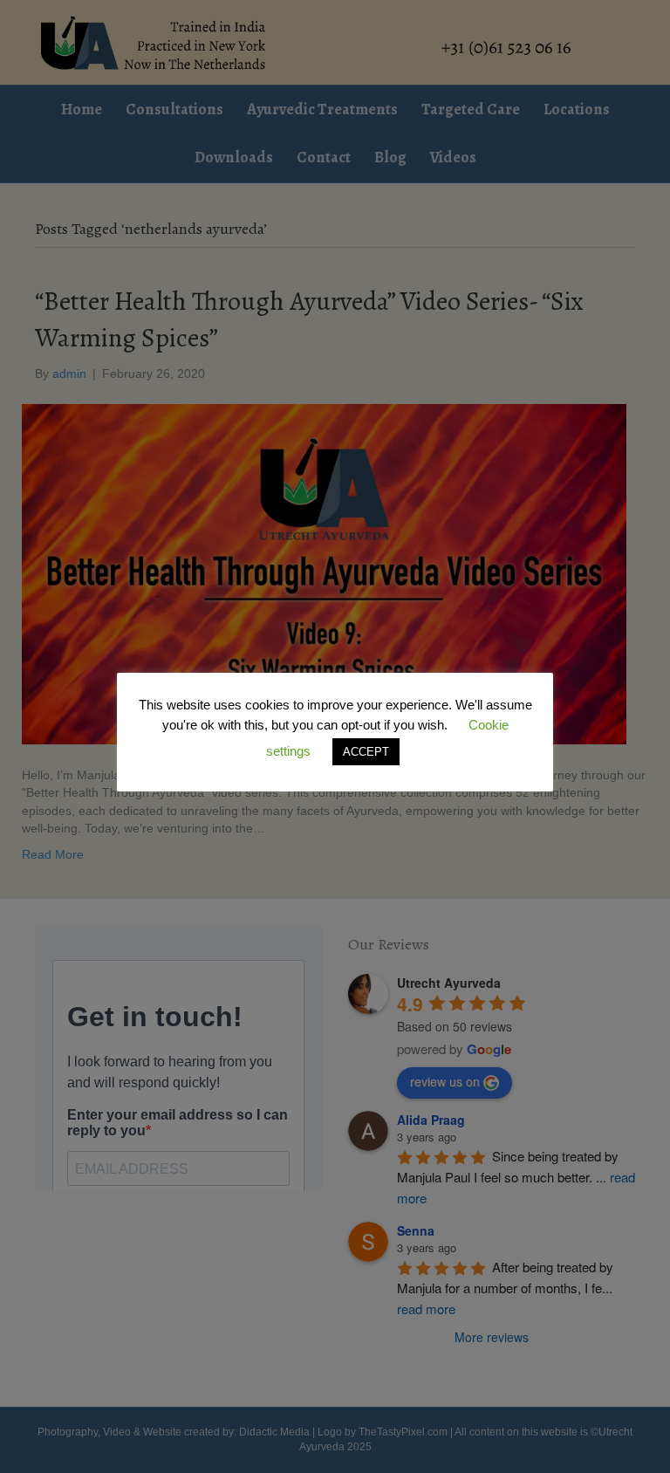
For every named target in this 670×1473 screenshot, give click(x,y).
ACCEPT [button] (366, 751)
